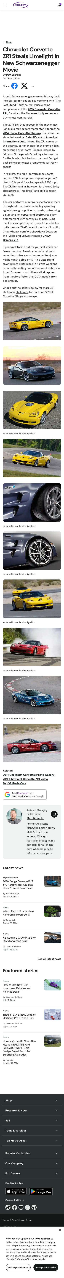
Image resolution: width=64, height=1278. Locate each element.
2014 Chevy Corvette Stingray (22, 133)
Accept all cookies (46, 1267)
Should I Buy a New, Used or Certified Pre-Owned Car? (19, 1016)
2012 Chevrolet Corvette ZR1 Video (25, 779)
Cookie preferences (18, 1267)
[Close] (60, 1230)
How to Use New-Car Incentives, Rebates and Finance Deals (17, 988)
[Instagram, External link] (27, 1207)
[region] (32, 1252)
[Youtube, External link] (21, 1207)
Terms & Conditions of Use (17, 1220)
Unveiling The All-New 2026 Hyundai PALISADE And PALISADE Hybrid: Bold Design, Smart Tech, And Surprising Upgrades (19, 1047)
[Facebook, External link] (14, 1207)
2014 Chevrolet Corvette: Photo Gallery (28, 774)
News (9, 42)
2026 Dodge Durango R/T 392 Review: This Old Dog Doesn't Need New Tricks (18, 885)
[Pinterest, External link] (34, 1207)
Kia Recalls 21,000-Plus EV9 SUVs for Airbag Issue (19, 939)
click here (22, 292)
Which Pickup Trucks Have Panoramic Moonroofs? (18, 913)
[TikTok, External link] (7, 1207)
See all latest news (49, 959)
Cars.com (36, 1245)
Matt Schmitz (13, 74)
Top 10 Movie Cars (14, 783)
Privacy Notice (42, 1238)
